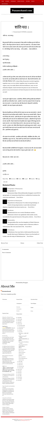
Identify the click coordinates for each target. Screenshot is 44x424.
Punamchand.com (22, 10)
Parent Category (20, 1)
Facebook (13, 178)
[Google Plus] (21, 18)
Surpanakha (11, 220)
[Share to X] (5, 181)
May (20, 361)
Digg (38, 178)
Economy (7, 1)
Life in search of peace (23, 344)
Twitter (19, 178)
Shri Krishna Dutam (22, 349)
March (20, 364)
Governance (13, 1)
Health (32, 1)
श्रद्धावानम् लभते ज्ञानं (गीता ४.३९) (24, 338)
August (20, 328)
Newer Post (4, 243)
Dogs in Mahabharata (23, 358)
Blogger (25, 282)
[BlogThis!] (4, 181)
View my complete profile (8, 294)
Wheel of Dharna (22, 352)
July (20, 330)
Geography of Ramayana (15, 188)
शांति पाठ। (22, 27)
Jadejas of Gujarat (5, 407)
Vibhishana (11, 230)
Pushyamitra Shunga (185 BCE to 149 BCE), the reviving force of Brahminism (8, 375)
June (20, 331)
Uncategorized (5, 3)
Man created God (22, 356)
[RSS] (22, 18)
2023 (19, 322)
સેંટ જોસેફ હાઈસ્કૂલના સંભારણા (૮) (8, 346)
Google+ (26, 178)
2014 (19, 380)
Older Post (40, 243)
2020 (19, 371)
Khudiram (11, 210)
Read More (20, 197)
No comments (28, 32)
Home (3, 1)
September (21, 327)
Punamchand (6, 291)
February (21, 366)
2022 (19, 323)
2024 (19, 320)
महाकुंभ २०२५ (4, 366)
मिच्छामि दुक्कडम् (4, 326)
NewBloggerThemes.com (25, 420)
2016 (19, 377)
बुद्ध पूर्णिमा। (20, 340)
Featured (28, 1)
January (20, 367)
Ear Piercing (4, 335)
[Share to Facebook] (6, 181)
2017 (19, 375)
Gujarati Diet (21, 353)
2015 (19, 378)
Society (18, 310)
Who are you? (21, 350)
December (21, 325)
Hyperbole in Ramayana (15, 200)
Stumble (32, 178)
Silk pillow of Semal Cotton (7, 317)
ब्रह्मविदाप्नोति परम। (22, 346)
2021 (19, 369)
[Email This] (3, 181)
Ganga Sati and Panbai (6, 398)
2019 (19, 372)
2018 (19, 374)
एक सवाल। (20, 355)
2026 (19, 317)
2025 (19, 319)
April (20, 363)
